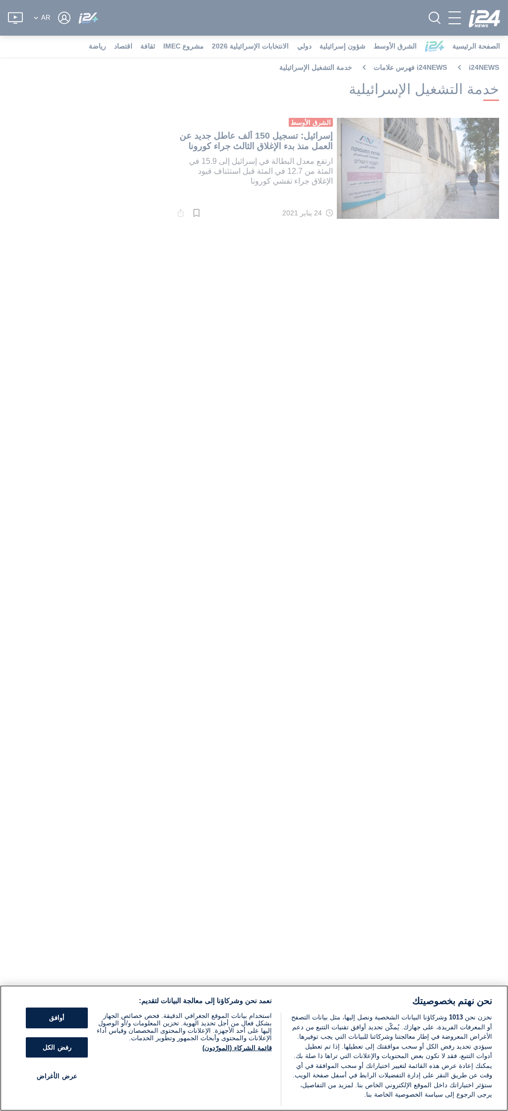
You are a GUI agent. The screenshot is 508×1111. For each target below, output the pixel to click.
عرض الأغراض (57, 1076)
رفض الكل (57, 1047)
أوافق (56, 1017)
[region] (254, 1048)
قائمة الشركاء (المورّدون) (236, 1048)
